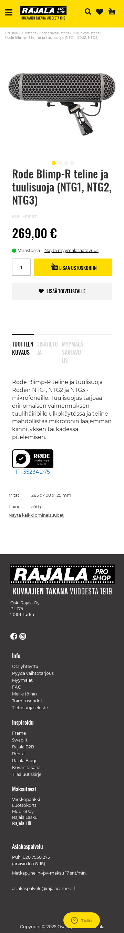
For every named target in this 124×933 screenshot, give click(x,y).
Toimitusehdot (27, 700)
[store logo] (46, 13)
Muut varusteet (85, 33)
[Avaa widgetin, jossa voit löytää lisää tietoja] (81, 921)
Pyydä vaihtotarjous (33, 673)
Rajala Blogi (24, 760)
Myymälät (22, 680)
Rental (18, 753)
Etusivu (11, 33)
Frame (19, 733)
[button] (53, 162)
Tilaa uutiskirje (26, 774)
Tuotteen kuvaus (22, 347)
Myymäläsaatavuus (72, 347)
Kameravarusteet (54, 33)
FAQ (16, 687)
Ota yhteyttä (25, 666)
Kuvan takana (26, 767)
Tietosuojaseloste (30, 707)
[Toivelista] (99, 11)
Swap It (20, 740)
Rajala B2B (23, 746)
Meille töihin (24, 693)
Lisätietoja (47, 347)
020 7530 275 (36, 857)
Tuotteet (28, 33)
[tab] (24, 344)
